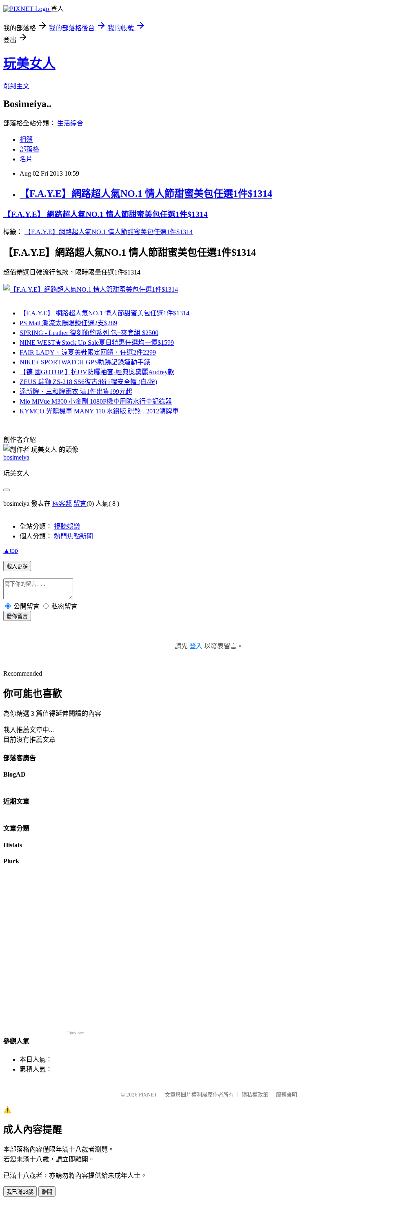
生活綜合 (70, 123)
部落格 (29, 149)
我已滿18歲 (20, 1192)
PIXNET (148, 1095)
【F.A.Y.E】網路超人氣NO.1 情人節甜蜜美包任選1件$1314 (146, 193)
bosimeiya (16, 457)
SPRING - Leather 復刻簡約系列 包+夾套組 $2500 (89, 332)
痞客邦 (62, 503)
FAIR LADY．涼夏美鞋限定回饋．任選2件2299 (88, 352)
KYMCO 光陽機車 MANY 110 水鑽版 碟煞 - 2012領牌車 (99, 411)
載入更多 (17, 566)
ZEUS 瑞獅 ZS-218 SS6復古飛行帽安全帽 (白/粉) (88, 381)
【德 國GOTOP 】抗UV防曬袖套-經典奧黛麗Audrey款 (97, 371)
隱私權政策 (255, 1095)
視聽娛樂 (67, 526)
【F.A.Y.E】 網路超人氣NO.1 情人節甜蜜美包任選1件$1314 (105, 214)
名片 (26, 159)
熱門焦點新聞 (73, 536)
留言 (80, 503)
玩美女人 (29, 63)
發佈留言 (17, 616)
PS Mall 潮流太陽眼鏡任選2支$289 (68, 322)
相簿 (26, 139)
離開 (47, 1192)
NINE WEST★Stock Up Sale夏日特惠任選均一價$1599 (97, 342)
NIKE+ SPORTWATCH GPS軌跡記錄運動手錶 (85, 362)
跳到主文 (16, 86)
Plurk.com (75, 1033)
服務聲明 (286, 1095)
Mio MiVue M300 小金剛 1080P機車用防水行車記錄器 (96, 401)
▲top (10, 550)
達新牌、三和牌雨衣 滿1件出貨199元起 (76, 391)
